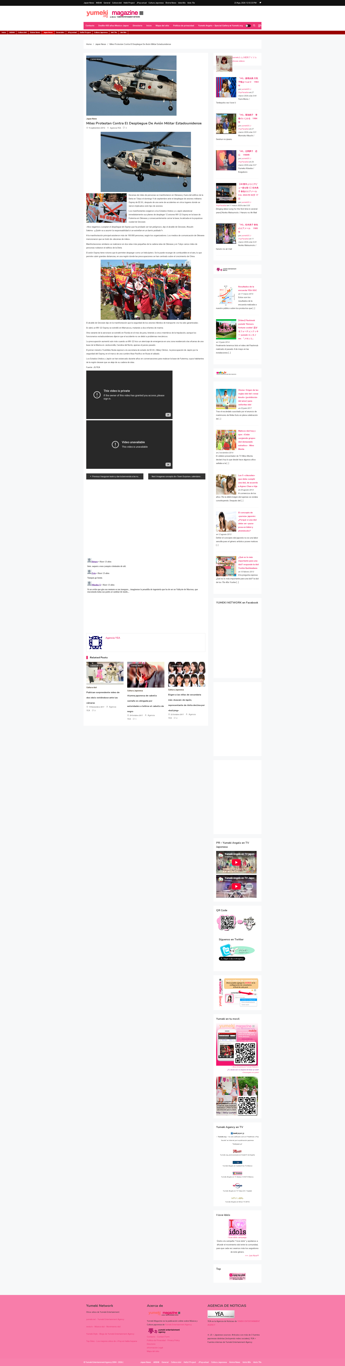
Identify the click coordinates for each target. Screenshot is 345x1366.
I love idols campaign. (237, 1237)
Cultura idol (117, 3)
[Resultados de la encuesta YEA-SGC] (226, 295)
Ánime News (170, 3)
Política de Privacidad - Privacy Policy (163, 1340)
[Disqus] (145, 516)
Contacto (90, 25)
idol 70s (114, 32)
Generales (60, 32)
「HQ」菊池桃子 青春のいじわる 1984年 (247, 118)
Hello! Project (129, 3)
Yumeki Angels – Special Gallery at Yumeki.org (220, 25)
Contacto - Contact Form (158, 1337)
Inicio (149, 25)
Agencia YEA (115, 128)
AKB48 (99, 3)
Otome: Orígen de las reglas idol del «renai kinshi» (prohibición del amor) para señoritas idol (248, 397)
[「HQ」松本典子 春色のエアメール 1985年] (226, 233)
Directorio (137, 25)
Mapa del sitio (162, 25)
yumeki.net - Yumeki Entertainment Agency (105, 1319)
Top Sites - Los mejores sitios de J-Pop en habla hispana (111, 1341)
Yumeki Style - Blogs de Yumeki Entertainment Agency (110, 1334)
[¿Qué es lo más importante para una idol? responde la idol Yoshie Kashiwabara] (226, 566)
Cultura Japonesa (156, 3)
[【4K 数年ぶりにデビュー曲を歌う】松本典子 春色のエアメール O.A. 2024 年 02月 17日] (226, 193)
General (107, 3)
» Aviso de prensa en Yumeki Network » (245, 1067)
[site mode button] (248, 25)
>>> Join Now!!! (252, 1255)
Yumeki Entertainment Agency (178, 1324)
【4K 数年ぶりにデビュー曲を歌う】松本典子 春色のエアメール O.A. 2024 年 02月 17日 (248, 191)
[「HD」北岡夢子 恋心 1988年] (226, 160)
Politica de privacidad (183, 25)
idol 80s (123, 32)
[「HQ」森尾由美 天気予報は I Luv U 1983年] (226, 87)
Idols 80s (182, 3)
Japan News (89, 3)
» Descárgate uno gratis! (250, 1072)
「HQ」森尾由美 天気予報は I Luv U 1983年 (248, 82)
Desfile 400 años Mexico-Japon (113, 25)
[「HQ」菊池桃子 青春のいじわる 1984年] (226, 123)
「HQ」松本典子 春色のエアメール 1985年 (248, 228)
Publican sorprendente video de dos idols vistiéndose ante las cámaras (103, 697)
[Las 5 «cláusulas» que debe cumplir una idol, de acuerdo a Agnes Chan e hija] (226, 484)
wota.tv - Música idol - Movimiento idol (103, 1326)
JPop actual (142, 3)
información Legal (155, 1347)
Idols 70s (191, 3)
